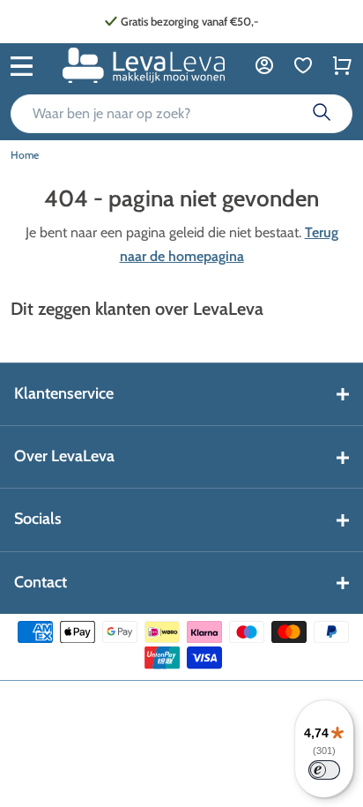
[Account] (264, 65)
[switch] (324, 770)
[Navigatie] (22, 64)
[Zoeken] (321, 113)
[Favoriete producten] (303, 65)
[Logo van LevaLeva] (144, 65)
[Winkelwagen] (341, 65)
